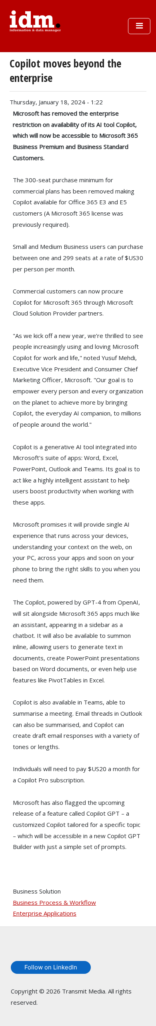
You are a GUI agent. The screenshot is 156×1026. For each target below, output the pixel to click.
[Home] (35, 20)
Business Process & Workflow (54, 902)
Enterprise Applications (44, 913)
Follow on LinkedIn (50, 967)
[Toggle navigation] (139, 26)
